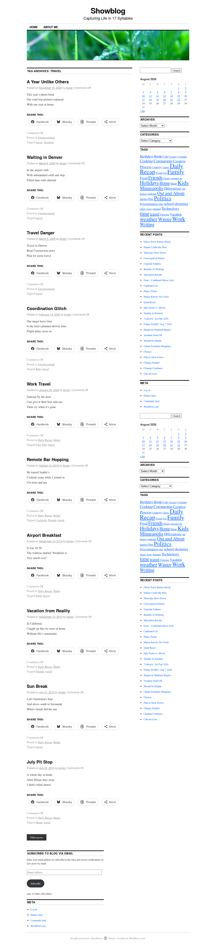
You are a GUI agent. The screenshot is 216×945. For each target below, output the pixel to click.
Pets (44, 444)
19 (157, 99)
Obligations (172, 188)
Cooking (146, 160)
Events (159, 172)
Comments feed (151, 401)
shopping (181, 203)
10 (143, 95)
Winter (164, 219)
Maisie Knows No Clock (156, 296)
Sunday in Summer (153, 313)
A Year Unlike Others (48, 81)
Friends (52, 520)
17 (143, 99)
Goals (166, 178)
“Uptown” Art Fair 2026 (156, 318)
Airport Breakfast (44, 535)
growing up (176, 178)
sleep (143, 209)
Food (39, 595)
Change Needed (151, 362)
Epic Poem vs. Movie (154, 307)
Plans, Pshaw (150, 291)
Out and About (171, 193)
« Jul (142, 111)
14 (171, 95)
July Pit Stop (40, 762)
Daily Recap (45, 440)
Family (175, 171)
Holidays (149, 182)
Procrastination (149, 204)
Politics (162, 198)
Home (34, 27)
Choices (148, 351)
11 (150, 95)
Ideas (174, 183)
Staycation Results (153, 274)
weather (148, 219)
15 (178, 95)
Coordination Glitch (46, 308)
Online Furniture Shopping (157, 346)
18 (150, 99)
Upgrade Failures (152, 263)
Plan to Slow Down (153, 357)
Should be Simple (152, 340)
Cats (38, 444)
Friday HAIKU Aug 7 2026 (158, 324)
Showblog (108, 10)
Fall (165, 173)
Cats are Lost (150, 373)
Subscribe (35, 883)
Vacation (49, 142)
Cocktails (41, 520)
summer (157, 208)
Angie (69, 87)
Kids (38, 369)
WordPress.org (151, 406)
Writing (147, 224)
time (144, 213)
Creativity (157, 167)
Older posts (36, 837)
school (169, 203)
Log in (147, 390)
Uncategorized (46, 137)
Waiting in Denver (44, 157)
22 (178, 99)
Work (178, 219)
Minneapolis (151, 188)
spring (149, 208)
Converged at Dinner (154, 258)
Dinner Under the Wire (155, 247)
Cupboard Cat (151, 285)
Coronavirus (163, 160)
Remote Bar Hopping (48, 459)
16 (185, 95)
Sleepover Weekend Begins (157, 329)
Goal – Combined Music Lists (159, 280)
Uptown (164, 214)
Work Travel (39, 384)
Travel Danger (41, 232)
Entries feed (149, 395)
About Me (50, 27)
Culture (165, 167)
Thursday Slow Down (155, 252)
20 (164, 99)
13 (164, 95)
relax (160, 204)
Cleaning (173, 156)
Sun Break (37, 686)
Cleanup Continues (153, 368)
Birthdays (146, 156)
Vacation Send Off (153, 335)
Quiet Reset (149, 302)
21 (171, 99)
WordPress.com (137, 938)
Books (158, 156)
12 (157, 95)
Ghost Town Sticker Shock (157, 241)
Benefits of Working (154, 269)
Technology (170, 208)
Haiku (56, 440)
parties (144, 199)
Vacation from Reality (48, 610)
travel (39, 142)
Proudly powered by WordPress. (86, 938)
